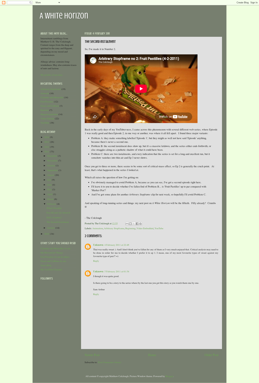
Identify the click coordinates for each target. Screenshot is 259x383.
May (49, 189)
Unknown (98, 245)
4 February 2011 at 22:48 (116, 244)
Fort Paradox (47, 101)
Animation (97, 228)
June (49, 184)
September (52, 170)
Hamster (45, 110)
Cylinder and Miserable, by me (55, 248)
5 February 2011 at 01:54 (116, 271)
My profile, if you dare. (52, 74)
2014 (47, 137)
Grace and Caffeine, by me (53, 261)
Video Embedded (145, 228)
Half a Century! (54, 217)
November (52, 160)
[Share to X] (133, 223)
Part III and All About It (58, 212)
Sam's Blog (46, 265)
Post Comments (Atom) (109, 362)
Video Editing (47, 118)
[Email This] (127, 223)
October (51, 165)
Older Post (211, 355)
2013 (47, 141)
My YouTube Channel (51, 269)
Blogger (169, 376)
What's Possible (54, 208)
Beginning (130, 228)
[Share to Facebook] (137, 223)
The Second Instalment (58, 222)
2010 (47, 233)
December (52, 155)
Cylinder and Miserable (52, 97)
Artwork (45, 93)
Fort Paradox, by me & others (55, 256)
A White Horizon (64, 15)
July (49, 179)
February (52, 203)
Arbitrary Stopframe (114, 228)
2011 (47, 151)
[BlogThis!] (130, 223)
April (50, 194)
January (51, 227)
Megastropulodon (49, 114)
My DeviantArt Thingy (52, 252)
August (51, 175)
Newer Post (92, 355)
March (50, 199)
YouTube (159, 228)
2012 (47, 146)
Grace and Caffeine (50, 105)
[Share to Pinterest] (140, 223)
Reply (96, 260)
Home (152, 355)
